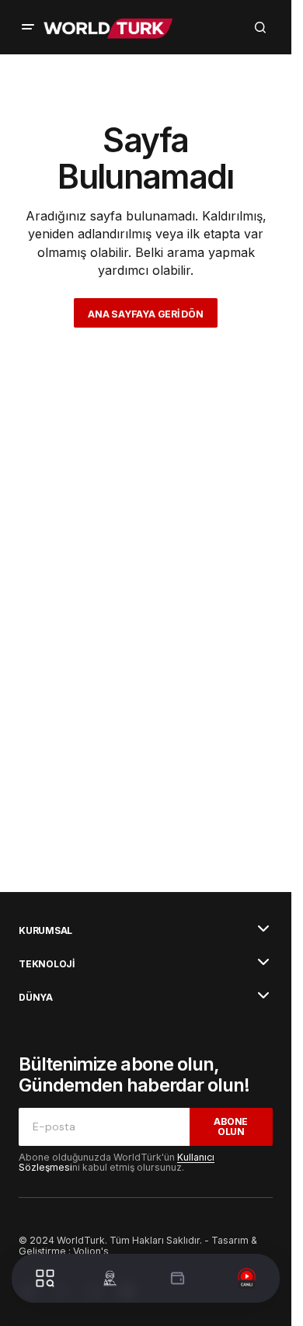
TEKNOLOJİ (47, 964)
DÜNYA (36, 997)
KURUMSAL (45, 930)
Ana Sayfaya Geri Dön (145, 314)
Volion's (91, 1251)
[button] (28, 27)
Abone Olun (231, 1126)
